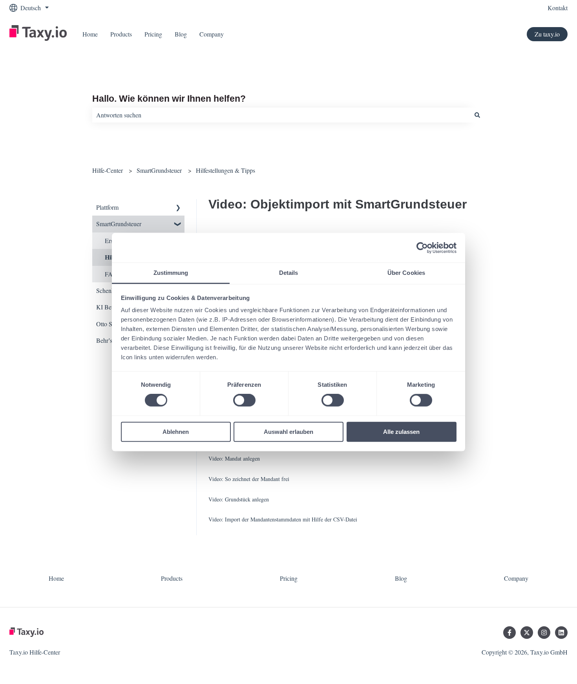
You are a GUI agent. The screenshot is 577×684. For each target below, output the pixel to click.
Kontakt (558, 8)
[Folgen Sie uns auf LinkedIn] (561, 632)
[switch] (244, 400)
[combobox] (281, 115)
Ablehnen (176, 431)
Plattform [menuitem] (107, 207)
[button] (178, 208)
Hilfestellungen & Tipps (225, 170)
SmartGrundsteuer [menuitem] (118, 223)
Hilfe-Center (107, 170)
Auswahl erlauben (288, 431)
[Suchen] (477, 115)
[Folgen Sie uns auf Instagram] (544, 632)
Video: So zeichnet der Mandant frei (248, 479)
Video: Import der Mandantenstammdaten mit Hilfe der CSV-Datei (282, 519)
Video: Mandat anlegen (234, 458)
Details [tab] (288, 272)
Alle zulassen (401, 431)
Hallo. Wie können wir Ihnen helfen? (169, 98)
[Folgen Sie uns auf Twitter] (526, 632)
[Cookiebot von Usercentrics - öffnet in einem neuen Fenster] (422, 248)
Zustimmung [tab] (170, 272)
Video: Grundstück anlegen (238, 499)
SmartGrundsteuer (159, 170)
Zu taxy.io (547, 34)
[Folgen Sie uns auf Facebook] (509, 632)
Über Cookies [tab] (406, 272)
